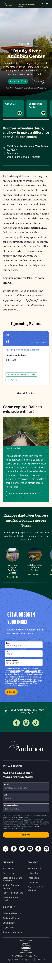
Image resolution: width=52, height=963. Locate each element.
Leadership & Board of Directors (12, 879)
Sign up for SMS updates (36, 888)
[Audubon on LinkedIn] (30, 849)
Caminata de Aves (26, 358)
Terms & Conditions (20, 685)
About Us (10, 103)
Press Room (33, 878)
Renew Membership (12, 932)
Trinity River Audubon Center (26, 5)
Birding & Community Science (21, 374)
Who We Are (9, 868)
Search (43, 4)
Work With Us (34, 868)
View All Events (25, 393)
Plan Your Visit (18, 81)
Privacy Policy (15, 671)
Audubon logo (8, 4)
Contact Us (33, 882)
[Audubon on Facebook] (14, 849)
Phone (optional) (12, 661)
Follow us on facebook (16, 722)
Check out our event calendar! (24, 493)
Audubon (26, 746)
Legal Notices (12, 959)
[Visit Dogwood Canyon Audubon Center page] (12, 562)
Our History (8, 873)
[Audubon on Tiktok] (38, 849)
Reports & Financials (13, 892)
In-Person (12, 380)
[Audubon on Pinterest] (46, 849)
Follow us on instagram (26, 722)
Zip (7, 652)
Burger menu (47, 4)
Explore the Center (35, 105)
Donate (38, 81)
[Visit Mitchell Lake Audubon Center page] (34, 562)
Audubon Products (12, 918)
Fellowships (33, 873)
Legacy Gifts (9, 927)
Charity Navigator (26, 945)
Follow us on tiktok (35, 722)
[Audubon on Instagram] (5, 849)
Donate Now (9, 923)
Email (8, 643)
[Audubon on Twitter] (22, 849)
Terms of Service (31, 671)
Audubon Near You (12, 913)
